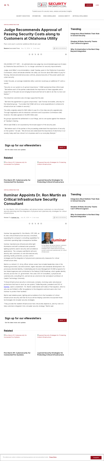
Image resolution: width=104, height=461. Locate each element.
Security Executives (23, 16)
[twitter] (35, 54)
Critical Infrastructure (11, 24)
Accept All (96, 457)
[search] (8, 5)
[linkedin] (32, 54)
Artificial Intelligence (80, 16)
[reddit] (38, 54)
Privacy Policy (53, 457)
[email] (41, 54)
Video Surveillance (49, 16)
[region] (52, 457)
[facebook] (29, 54)
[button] (5, 5)
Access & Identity (64, 16)
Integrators (36, 16)
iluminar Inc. (15, 217)
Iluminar (6, 287)
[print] (66, 54)
